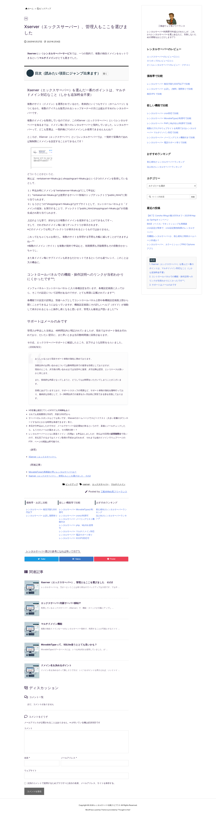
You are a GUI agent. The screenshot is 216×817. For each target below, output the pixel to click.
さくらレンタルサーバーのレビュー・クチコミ (168, 65)
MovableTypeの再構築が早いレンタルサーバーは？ (53, 472)
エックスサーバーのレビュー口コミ (163, 56)
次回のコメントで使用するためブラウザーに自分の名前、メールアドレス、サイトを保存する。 (71, 783)
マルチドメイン (118, 484)
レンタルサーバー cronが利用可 (73, 515)
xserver (86, 484)
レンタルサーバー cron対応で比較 (163, 113)
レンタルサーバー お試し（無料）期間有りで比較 (170, 89)
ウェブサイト (30, 770)
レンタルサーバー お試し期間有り (41, 515)
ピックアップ (45, 8)
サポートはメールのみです (162, 284)
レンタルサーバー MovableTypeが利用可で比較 (169, 118)
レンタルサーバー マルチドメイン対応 (76, 531)
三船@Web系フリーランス (114, 491)
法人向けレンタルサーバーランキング (164, 167)
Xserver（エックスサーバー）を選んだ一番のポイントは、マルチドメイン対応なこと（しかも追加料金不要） (171, 268)
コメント (28, 728)
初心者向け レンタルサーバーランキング (166, 162)
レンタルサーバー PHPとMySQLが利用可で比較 (169, 123)
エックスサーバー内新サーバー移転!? (61, 603)
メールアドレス (69, 758)
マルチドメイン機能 (51, 623)
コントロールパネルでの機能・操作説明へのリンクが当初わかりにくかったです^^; (171, 278)
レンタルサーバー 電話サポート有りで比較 (167, 142)
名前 (27, 758)
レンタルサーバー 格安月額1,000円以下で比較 (168, 84)
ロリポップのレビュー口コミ (160, 60)
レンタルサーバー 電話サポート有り (75, 534)
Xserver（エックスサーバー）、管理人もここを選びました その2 (60, 476)
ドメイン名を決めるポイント (56, 665)
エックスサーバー (100, 484)
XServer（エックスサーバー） (43, 456)
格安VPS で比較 (154, 94)
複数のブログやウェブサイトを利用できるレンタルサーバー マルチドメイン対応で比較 (171, 130)
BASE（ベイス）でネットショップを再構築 (167, 223)
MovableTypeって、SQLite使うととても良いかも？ (69, 644)
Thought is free (124, 810)
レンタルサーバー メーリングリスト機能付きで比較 (171, 137)
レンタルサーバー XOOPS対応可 (74, 538)
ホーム (31, 8)
